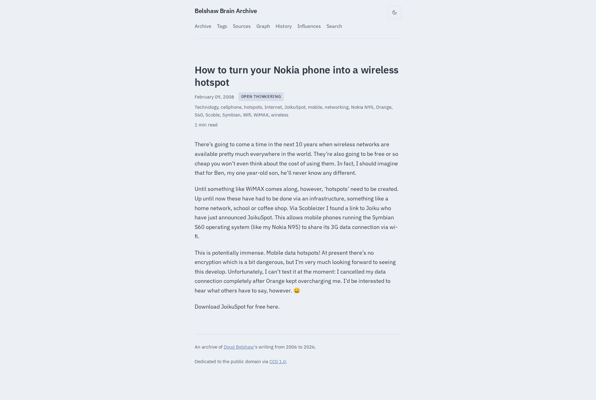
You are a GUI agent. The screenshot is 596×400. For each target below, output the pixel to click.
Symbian (231, 115)
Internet (273, 107)
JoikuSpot (294, 107)
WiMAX (261, 115)
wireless (279, 115)
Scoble (212, 115)
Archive (203, 26)
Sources (242, 26)
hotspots (253, 107)
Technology (206, 107)
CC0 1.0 (277, 361)
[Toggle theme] (394, 12)
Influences (309, 26)
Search (334, 26)
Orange (383, 107)
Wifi (247, 115)
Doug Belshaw (239, 347)
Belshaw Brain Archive (226, 11)
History (284, 26)
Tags (222, 26)
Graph (263, 26)
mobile (315, 107)
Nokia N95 (362, 107)
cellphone (231, 107)
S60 (199, 115)
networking (337, 107)
